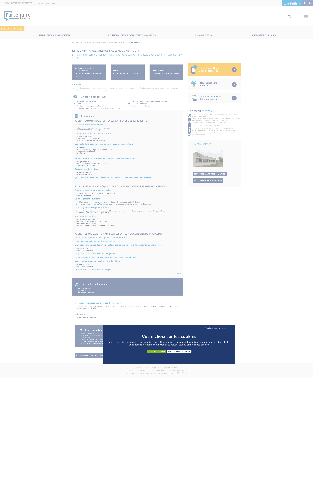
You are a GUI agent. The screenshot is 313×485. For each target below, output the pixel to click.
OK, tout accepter (157, 352)
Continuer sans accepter (215, 328)
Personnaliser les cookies (179, 352)
